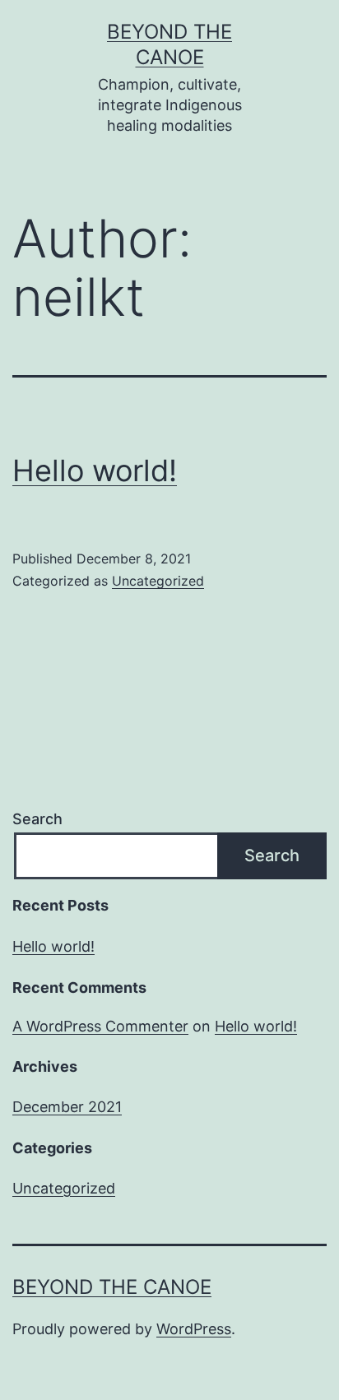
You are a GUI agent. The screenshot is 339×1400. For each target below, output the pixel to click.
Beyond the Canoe (111, 1287)
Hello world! (94, 470)
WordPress (193, 1328)
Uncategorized (158, 581)
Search (37, 818)
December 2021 (67, 1106)
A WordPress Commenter (100, 1026)
